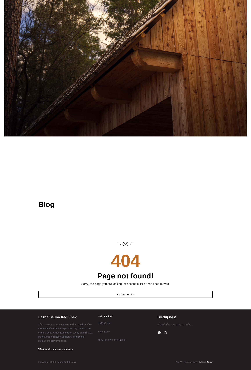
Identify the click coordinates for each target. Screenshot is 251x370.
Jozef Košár (206, 362)
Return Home (125, 294)
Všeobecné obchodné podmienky (55, 349)
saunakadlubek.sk (59, 149)
